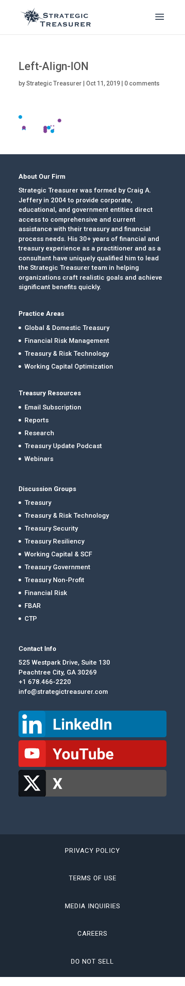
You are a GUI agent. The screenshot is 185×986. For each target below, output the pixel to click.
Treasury (38, 503)
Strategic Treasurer (54, 83)
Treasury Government (57, 567)
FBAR (33, 606)
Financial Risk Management (67, 341)
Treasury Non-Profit (54, 580)
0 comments (142, 83)
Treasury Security (51, 528)
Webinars (39, 459)
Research (39, 433)
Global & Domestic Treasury (67, 328)
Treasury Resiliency (54, 541)
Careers (92, 933)
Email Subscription (53, 407)
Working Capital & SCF (58, 554)
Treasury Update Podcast (63, 446)
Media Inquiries (92, 906)
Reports (37, 420)
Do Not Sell (92, 961)
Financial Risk (46, 593)
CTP (31, 619)
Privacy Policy (92, 851)
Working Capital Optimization (69, 366)
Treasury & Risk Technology (67, 353)
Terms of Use (93, 878)
